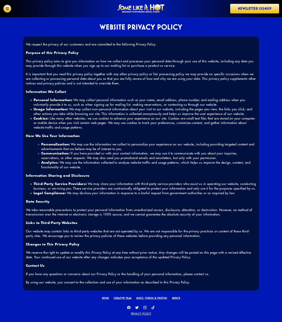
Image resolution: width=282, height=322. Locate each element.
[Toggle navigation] (7, 8)
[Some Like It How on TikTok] (153, 307)
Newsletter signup (254, 8)
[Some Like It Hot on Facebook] (129, 307)
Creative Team (123, 298)
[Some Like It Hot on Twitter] (137, 307)
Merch (176, 298)
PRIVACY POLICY (141, 313)
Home (105, 298)
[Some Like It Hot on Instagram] (145, 307)
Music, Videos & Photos (151, 298)
